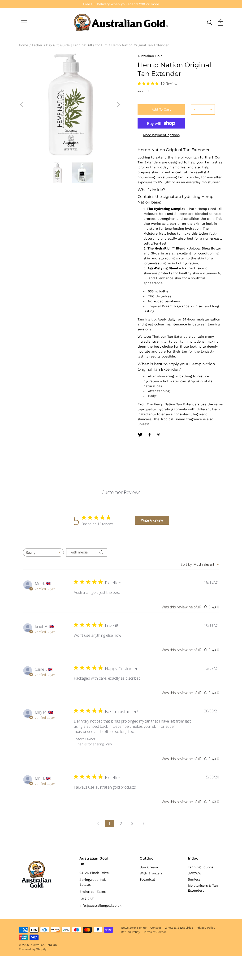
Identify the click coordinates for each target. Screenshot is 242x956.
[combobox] (43, 552)
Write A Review (152, 520)
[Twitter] (140, 434)
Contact (155, 927)
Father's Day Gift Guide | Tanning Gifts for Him (70, 45)
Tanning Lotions (200, 867)
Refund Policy (130, 932)
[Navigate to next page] (143, 823)
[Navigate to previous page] (98, 823)
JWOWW (194, 873)
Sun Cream (149, 867)
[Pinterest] (159, 434)
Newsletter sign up (134, 927)
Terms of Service (155, 932)
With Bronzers (151, 873)
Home (23, 45)
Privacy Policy (205, 927)
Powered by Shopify (33, 949)
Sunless (194, 879)
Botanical (147, 879)
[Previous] (21, 104)
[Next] (118, 104)
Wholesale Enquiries (179, 927)
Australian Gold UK (43, 945)
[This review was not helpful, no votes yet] (214, 607)
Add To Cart (161, 109)
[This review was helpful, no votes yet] (205, 607)
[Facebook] (149, 434)
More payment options (161, 135)
